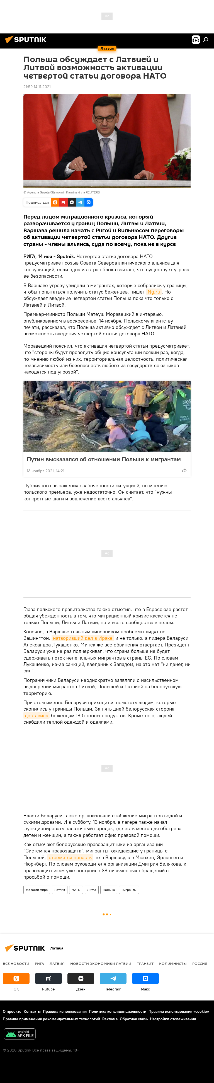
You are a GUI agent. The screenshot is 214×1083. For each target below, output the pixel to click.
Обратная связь (134, 1018)
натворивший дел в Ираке (83, 638)
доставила (36, 715)
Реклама (110, 1018)
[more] (184, 470)
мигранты (129, 890)
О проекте (12, 1011)
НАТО (76, 890)
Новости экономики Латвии (100, 963)
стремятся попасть (70, 857)
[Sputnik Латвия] (27, 44)
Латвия (59, 890)
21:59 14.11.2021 (37, 86)
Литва (91, 890)
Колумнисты (173, 963)
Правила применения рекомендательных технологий (51, 1018)
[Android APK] (20, 1034)
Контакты (32, 1011)
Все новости (16, 963)
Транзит (145, 963)
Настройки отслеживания (173, 1018)
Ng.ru (154, 292)
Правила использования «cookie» (179, 1011)
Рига (39, 963)
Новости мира (37, 890)
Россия (199, 963)
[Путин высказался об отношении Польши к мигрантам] (107, 416)
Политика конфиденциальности (117, 1011)
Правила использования (65, 1011)
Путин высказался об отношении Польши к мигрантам (104, 459)
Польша (109, 890)
